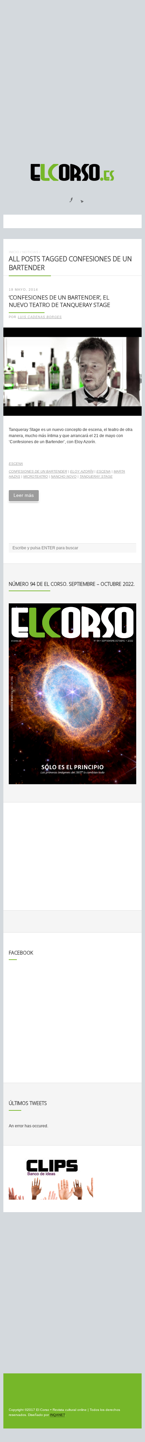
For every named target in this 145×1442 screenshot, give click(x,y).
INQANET (57, 1415)
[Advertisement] (72, 78)
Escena (16, 463)
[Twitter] (79, 197)
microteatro (35, 476)
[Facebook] (67, 197)
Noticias (30, 252)
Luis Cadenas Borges (40, 317)
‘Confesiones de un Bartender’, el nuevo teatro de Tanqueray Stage (59, 301)
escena (103, 471)
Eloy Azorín (81, 471)
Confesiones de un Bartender (38, 471)
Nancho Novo (64, 476)
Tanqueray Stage (96, 476)
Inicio (14, 252)
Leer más (23, 495)
